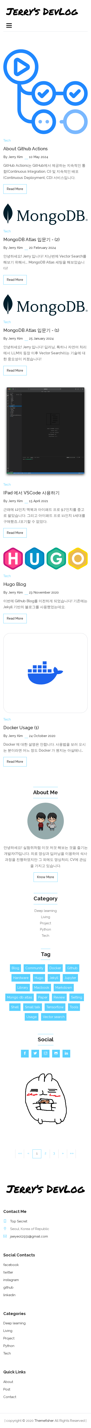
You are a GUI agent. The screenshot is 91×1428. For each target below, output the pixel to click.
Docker (55, 968)
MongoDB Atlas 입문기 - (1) (31, 330)
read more (15, 189)
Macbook (41, 988)
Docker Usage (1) (21, 727)
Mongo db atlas (19, 997)
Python (45, 929)
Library (22, 988)
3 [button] (54, 1153)
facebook (11, 1265)
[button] (62, 1153)
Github (72, 968)
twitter (8, 1272)
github (8, 1287)
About (8, 1382)
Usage (32, 1017)
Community (34, 968)
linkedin (9, 1295)
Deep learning (45, 911)
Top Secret (18, 1221)
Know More (45, 877)
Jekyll (53, 978)
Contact (9, 1397)
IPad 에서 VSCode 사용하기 (31, 492)
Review (59, 997)
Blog (15, 968)
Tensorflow (55, 1007)
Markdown (63, 988)
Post (6, 1389)
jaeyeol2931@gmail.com (29, 1236)
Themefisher (44, 1421)
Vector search (54, 1017)
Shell (15, 1007)
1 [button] (37, 1153)
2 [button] (45, 1153)
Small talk (32, 1007)
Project (45, 923)
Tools (74, 1007)
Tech (7, 141)
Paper (42, 997)
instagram (11, 1280)
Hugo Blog (14, 584)
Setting (76, 997)
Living (45, 917)
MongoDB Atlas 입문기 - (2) (31, 239)
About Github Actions (25, 148)
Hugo (39, 978)
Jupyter (70, 978)
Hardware (20, 978)
